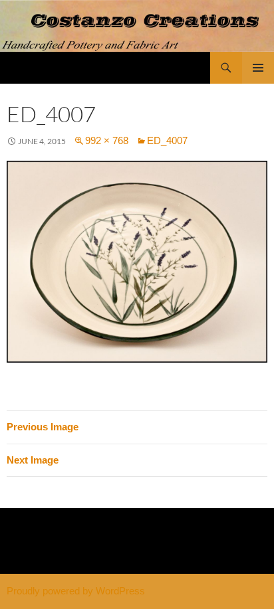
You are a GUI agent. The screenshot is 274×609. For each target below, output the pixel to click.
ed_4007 (167, 140)
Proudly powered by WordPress (76, 590)
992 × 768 (106, 140)
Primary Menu (258, 68)
